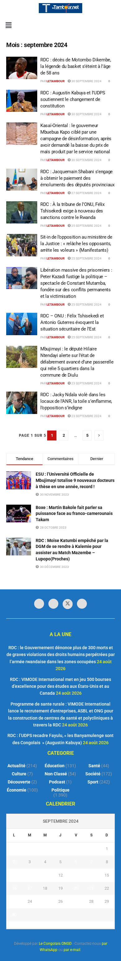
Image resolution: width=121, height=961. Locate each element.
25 (45, 901)
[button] (8, 25)
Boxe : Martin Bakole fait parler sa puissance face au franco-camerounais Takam (74, 513)
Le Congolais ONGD (55, 943)
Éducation (55, 765)
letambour (56, 81)
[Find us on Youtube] (82, 604)
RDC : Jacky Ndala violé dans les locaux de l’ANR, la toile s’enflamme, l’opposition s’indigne (76, 401)
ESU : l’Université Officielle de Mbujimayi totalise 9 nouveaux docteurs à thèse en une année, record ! (75, 480)
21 (91, 888)
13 (76, 875)
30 (14, 914)
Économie (16, 789)
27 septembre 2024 (86, 193)
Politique (60, 789)
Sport (92, 781)
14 (91, 875)
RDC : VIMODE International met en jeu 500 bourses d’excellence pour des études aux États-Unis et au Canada (60, 686)
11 (45, 875)
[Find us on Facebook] (39, 604)
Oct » (68, 924)
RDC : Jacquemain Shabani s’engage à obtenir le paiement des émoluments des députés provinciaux (77, 178)
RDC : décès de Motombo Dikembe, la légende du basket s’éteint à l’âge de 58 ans (75, 66)
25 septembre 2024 (86, 225)
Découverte (19, 781)
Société (93, 773)
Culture (19, 773)
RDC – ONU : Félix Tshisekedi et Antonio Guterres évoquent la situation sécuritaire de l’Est (72, 322)
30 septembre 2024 (86, 81)
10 (30, 875)
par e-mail (72, 950)
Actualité (16, 765)
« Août (54, 924)
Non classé (56, 773)
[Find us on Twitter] (68, 604)
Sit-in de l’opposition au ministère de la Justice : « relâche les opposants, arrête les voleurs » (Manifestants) (76, 243)
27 (76, 901)
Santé (94, 765)
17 (30, 888)
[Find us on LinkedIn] (53, 604)
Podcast (57, 781)
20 (76, 888)
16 (14, 888)
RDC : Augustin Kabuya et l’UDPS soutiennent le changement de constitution (72, 99)
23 (14, 901)
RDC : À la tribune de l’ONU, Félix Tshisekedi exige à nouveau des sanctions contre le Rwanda (72, 211)
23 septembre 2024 (86, 383)
